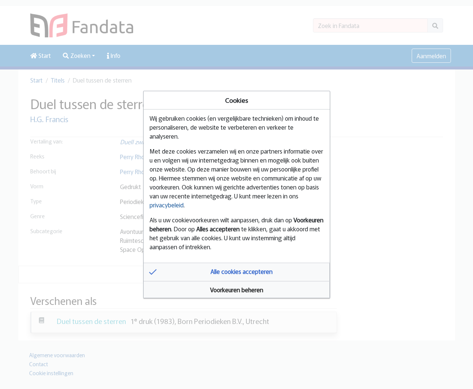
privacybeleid (167, 204)
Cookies (236, 100)
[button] (237, 272)
